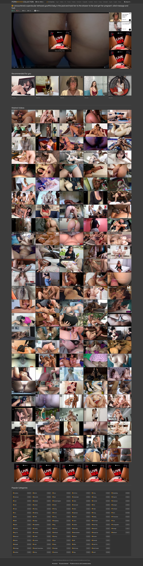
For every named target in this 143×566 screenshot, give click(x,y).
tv (65, 2)
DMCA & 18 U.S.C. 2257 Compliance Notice (81, 563)
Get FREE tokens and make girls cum (21, 96)
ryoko (115, 2)
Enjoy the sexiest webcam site (116, 96)
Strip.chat (124, 19)
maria (69, 2)
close (119, 2)
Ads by (127, 75)
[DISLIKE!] (17, 11)
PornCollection (23, 1)
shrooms (79, 2)
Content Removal (64, 563)
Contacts (55, 563)
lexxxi (95, 2)
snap (100, 2)
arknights (105, 2)
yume (111, 2)
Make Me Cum (88, 96)
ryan (57, 2)
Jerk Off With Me (125, 23)
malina (74, 2)
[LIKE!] (12, 11)
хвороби (85, 2)
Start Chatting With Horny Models (125, 16)
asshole (91, 2)
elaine (61, 2)
